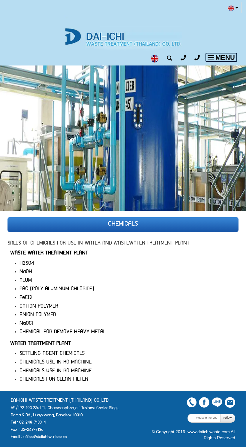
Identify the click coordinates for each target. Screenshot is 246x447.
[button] (18, 138)
